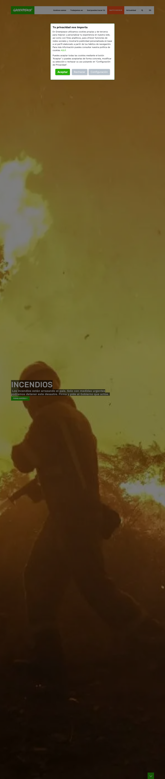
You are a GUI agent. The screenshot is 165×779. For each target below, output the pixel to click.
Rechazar (79, 72)
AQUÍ (63, 50)
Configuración (99, 72)
